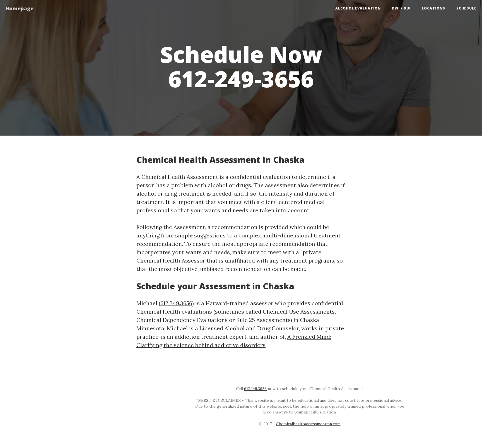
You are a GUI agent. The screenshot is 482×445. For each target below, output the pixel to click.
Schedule (466, 8)
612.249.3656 (176, 303)
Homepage (19, 8)
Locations (433, 8)
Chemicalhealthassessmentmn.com (308, 423)
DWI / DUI (401, 8)
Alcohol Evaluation (358, 8)
